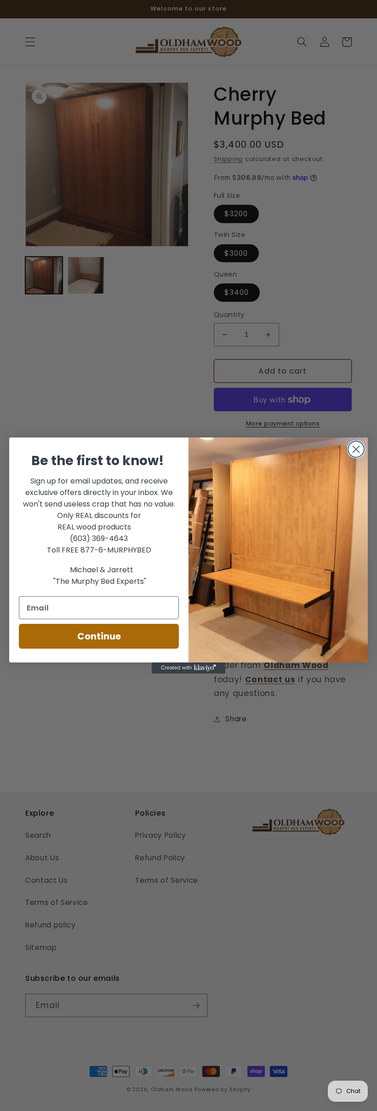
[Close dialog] (356, 449)
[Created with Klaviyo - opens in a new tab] (188, 668)
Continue (99, 636)
